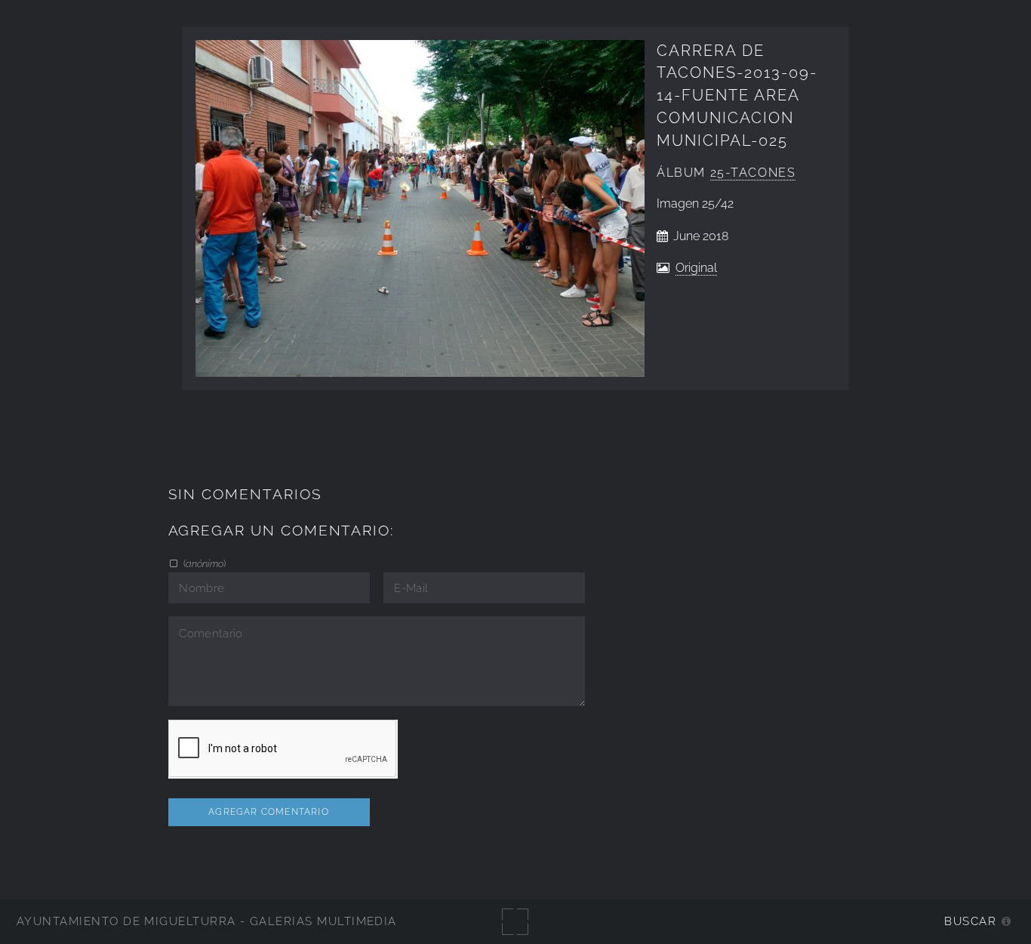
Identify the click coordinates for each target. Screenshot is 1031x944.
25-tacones (753, 172)
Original (696, 268)
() (203, 563)
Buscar (970, 921)
